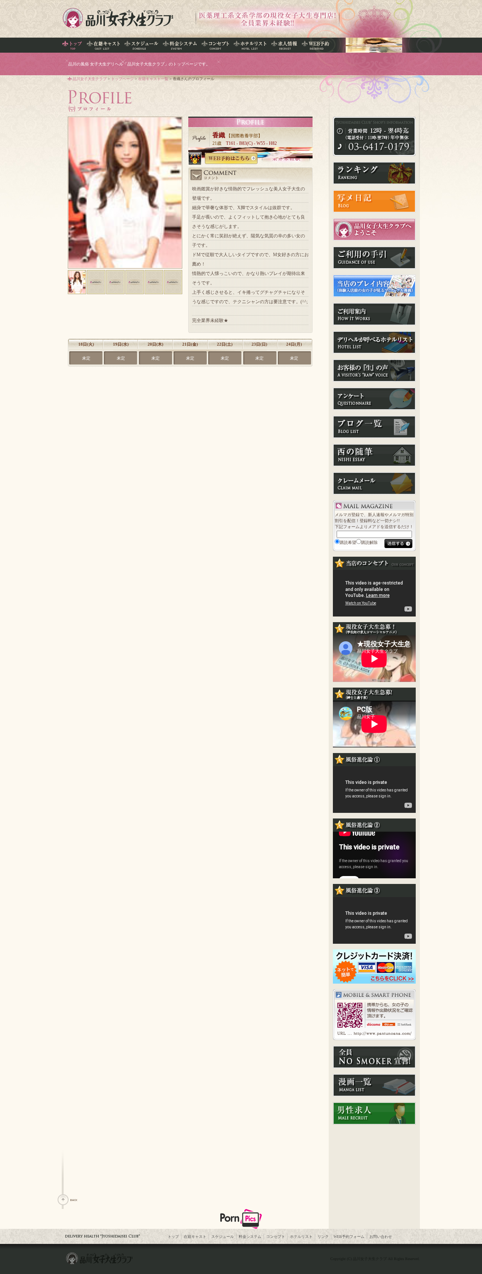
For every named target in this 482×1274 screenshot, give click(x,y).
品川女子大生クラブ (90, 79)
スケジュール (222, 1237)
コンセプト (275, 1237)
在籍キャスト (195, 1237)
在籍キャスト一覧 (153, 79)
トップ (173, 1237)
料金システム (250, 1237)
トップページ (122, 79)
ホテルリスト (301, 1237)
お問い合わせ (380, 1237)
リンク (323, 1237)
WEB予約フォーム (349, 1237)
